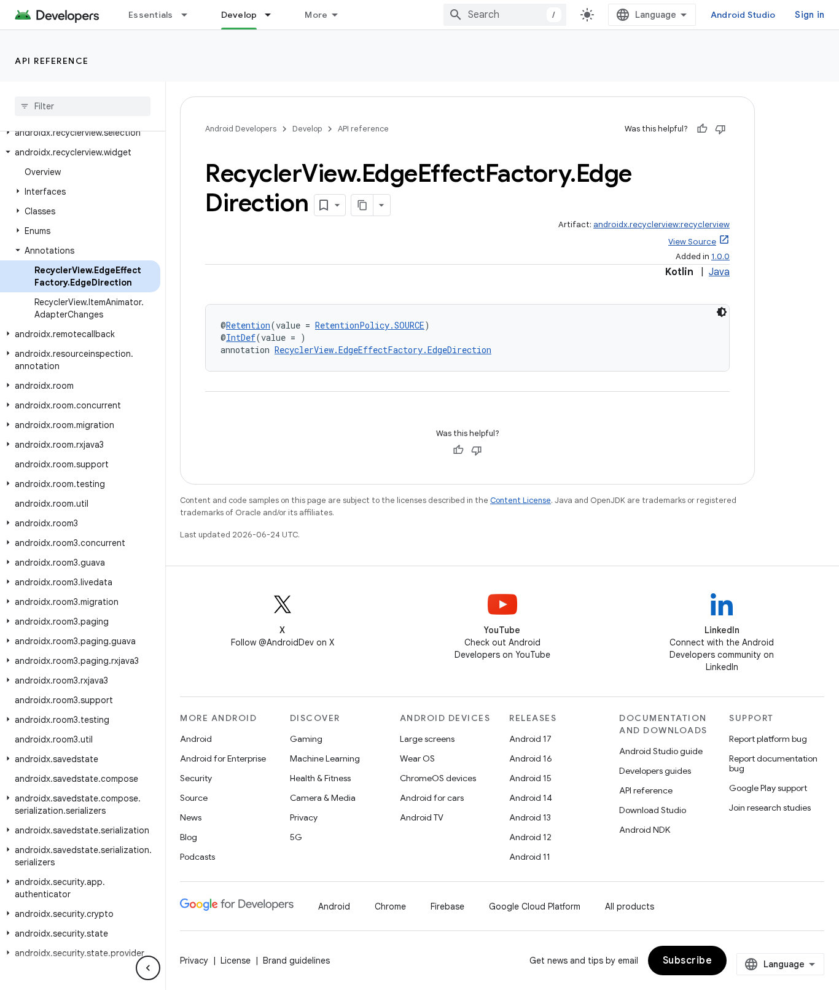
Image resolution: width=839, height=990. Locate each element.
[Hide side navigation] (148, 968)
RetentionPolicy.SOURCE (369, 325)
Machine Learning (325, 758)
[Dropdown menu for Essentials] (189, 14)
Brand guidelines (296, 960)
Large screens (427, 738)
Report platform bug (768, 738)
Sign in (809, 14)
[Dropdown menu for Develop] (273, 14)
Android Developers (240, 128)
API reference (52, 60)
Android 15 (530, 778)
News (190, 817)
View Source (692, 241)
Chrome (390, 906)
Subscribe (687, 960)
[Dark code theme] (721, 312)
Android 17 (530, 738)
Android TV (421, 817)
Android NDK (644, 829)
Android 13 (530, 817)
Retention (248, 325)
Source (194, 797)
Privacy (304, 817)
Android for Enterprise (223, 758)
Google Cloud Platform (534, 906)
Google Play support (768, 787)
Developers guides (655, 770)
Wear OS (417, 758)
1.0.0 (720, 256)
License (235, 960)
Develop (239, 14)
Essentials (150, 14)
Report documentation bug (773, 763)
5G (296, 837)
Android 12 (530, 837)
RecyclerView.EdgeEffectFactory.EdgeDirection (383, 350)
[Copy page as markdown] (362, 205)
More (316, 14)
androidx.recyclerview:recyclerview (661, 224)
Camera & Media (323, 797)
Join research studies (770, 807)
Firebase (447, 906)
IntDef (241, 337)
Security (196, 778)
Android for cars (432, 797)
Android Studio (743, 14)
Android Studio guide (661, 751)
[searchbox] (82, 106)
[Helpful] (702, 129)
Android (196, 738)
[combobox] (504, 15)
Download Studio (652, 810)
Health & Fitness (320, 778)
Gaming (306, 738)
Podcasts (197, 856)
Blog (188, 837)
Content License (520, 500)
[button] (80, 132)
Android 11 (529, 856)
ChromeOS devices (438, 778)
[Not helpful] (720, 129)
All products (629, 906)
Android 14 (530, 797)
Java (719, 272)
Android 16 (530, 758)
